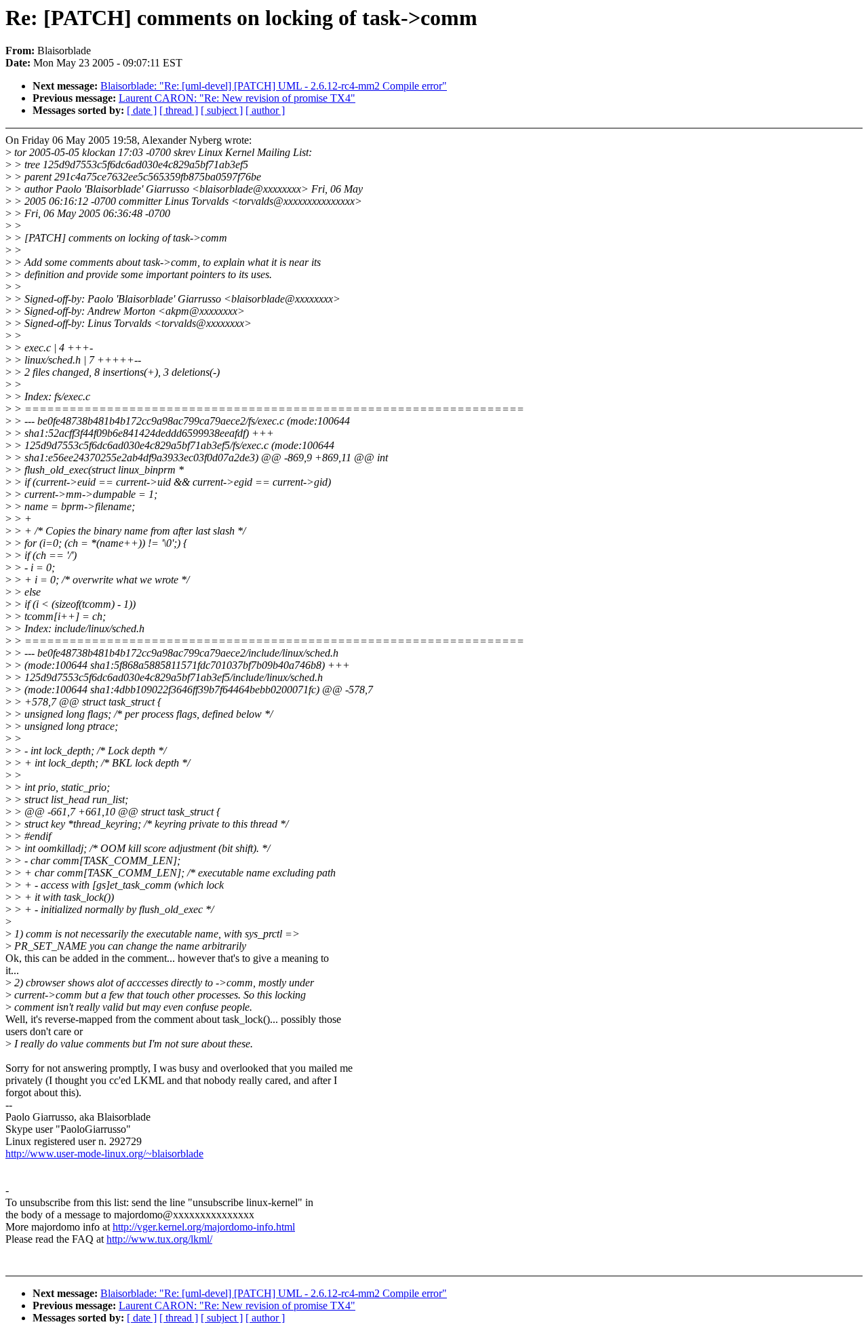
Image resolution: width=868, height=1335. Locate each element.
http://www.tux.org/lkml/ (159, 1239)
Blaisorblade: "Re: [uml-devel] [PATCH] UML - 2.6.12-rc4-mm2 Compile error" (273, 86)
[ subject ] (222, 110)
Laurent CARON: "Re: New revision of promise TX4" (237, 98)
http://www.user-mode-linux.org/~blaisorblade (104, 1153)
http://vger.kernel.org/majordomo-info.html (204, 1227)
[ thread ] (178, 110)
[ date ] (142, 110)
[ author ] (265, 110)
